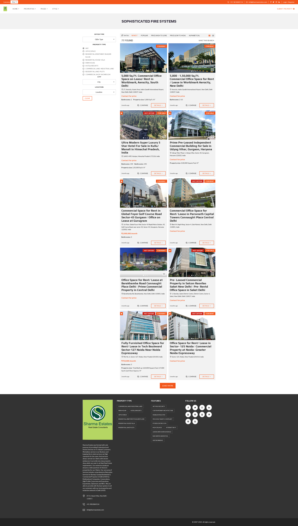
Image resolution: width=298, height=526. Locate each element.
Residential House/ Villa (126, 423)
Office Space (122, 415)
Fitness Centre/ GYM (159, 423)
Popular (144, 35)
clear (87, 98)
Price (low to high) (178, 35)
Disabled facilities (159, 415)
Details (157, 105)
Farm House (122, 410)
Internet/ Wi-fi (171, 427)
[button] (14, 2)
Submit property (285, 9)
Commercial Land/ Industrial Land (130, 406)
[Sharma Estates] (5, 8)
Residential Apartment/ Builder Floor (131, 419)
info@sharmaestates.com (257, 2)
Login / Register (289, 2)
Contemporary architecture (163, 410)
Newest (135, 35)
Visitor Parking (158, 440)
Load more (167, 385)
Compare (144, 105)
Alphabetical (194, 35)
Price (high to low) (159, 35)
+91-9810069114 (236, 2)
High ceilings (157, 427)
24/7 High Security (159, 406)
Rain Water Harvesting (160, 436)
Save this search (206, 40)
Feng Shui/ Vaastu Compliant (162, 419)
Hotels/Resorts (136, 410)
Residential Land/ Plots (126, 427)
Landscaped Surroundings (162, 432)
